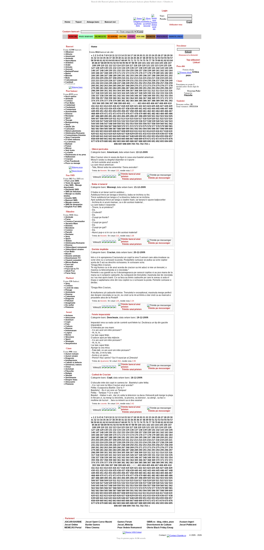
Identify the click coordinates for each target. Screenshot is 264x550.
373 (171, 98)
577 (153, 126)
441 (140, 108)
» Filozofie (69, 371)
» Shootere (69, 337)
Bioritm (151, 37)
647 (127, 136)
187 (106, 75)
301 (106, 90)
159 (149, 70)
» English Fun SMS (73, 207)
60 (98, 60)
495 (127, 116)
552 (127, 123)
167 (102, 73)
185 (97, 75)
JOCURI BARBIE (73, 522)
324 (123, 93)
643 (110, 136)
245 (110, 83)
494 (123, 116)
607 (119, 131)
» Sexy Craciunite (72, 137)
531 (119, 121)
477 (132, 113)
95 (123, 63)
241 (93, 83)
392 (171, 100)
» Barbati (68, 144)
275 (158, 85)
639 (93, 136)
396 (107, 103)
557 (149, 123)
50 (150, 58)
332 (158, 93)
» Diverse (68, 114)
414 (106, 106)
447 (166, 108)
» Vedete (68, 241)
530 (115, 121)
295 (162, 88)
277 (166, 85)
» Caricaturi (69, 129)
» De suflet (69, 305)
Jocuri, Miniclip (125, 524)
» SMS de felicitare (72, 191)
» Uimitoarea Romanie (74, 133)
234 (145, 80)
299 (97, 90)
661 (106, 139)
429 (170, 106)
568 (115, 126)
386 (145, 100)
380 (119, 100)
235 (149, 80)
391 (166, 100)
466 (166, 111)
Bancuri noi (110, 22)
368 (149, 98)
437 (123, 108)
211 (127, 78)
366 (140, 98)
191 (123, 75)
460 (140, 111)
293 (153, 88)
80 (159, 60)
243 (102, 83)
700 (133, 144)
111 (106, 65)
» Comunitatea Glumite (75, 135)
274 (153, 85)
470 (102, 113)
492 (115, 116)
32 (95, 58)
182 (166, 73)
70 (129, 60)
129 (102, 68)
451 (102, 111)
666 (127, 139)
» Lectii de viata (71, 288)
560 (162, 123)
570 (123, 126)
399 (120, 103)
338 (102, 95)
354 (171, 95)
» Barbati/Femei (71, 71)
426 (157, 106)
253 (145, 83)
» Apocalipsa (70, 60)
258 (166, 83)
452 (106, 111)
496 (132, 116)
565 (102, 126)
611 (136, 131)
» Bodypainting (71, 122)
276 (162, 85)
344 (127, 95)
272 (145, 85)
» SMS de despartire (73, 204)
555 (140, 123)
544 (93, 123)
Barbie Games (92, 524)
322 (115, 93)
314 (162, 90)
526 (97, 121)
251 (136, 83)
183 (171, 73)
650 (140, 136)
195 (140, 75)
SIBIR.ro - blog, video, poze (160, 522)
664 (119, 139)
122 (152, 65)
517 (140, 118)
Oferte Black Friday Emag (160, 527)
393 (94, 103)
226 (110, 80)
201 (166, 75)
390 (162, 100)
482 (153, 113)
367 (145, 98)
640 (97, 136)
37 (110, 58)
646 (123, 136)
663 (115, 139)
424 (149, 106)
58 (92, 60)
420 (132, 106)
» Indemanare (70, 330)
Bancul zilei (175, 37)
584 (102, 128)
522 (162, 118)
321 (110, 93)
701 (137, 144)
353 (166, 95)
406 (152, 103)
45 (135, 58)
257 (162, 83)
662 (110, 139)
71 (132, 60)
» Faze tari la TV (71, 269)
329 (145, 93)
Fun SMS (141, 37)
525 (93, 121)
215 (145, 78)
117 (131, 65)
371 (162, 98)
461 (145, 111)
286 (123, 88)
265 (115, 85)
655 (162, 136)
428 (166, 106)
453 (110, 111)
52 (156, 58)
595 (149, 128)
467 (171, 111)
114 (119, 65)
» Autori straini (71, 356)
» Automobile (70, 111)
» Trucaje (68, 120)
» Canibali (68, 82)
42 (125, 58)
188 (110, 75)
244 (106, 83)
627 (123, 133)
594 (145, 128)
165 (93, 73)
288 (132, 88)
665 (123, 139)
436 (119, 108)
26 (159, 55)
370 (158, 98)
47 (141, 58)
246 (115, 83)
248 (123, 83)
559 (158, 123)
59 (95, 60)
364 (132, 98)
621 (97, 133)
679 (102, 141)
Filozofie (188, 95)
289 (136, 88)
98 (133, 63)
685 (127, 141)
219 (162, 78)
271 (140, 85)
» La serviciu (70, 142)
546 (102, 123)
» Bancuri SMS (70, 200)
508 (102, 118)
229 (123, 80)
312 (153, 90)
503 (162, 116)
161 (158, 70)
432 (102, 108)
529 (110, 121)
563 (93, 126)
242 (97, 83)
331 (153, 93)
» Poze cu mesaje (72, 163)
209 (119, 78)
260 (93, 85)
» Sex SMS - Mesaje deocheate (73, 186)
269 (132, 85)
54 (162, 58)
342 (119, 95)
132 (115, 68)
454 (115, 111)
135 (127, 68)
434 (110, 108)
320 (106, 93)
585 (106, 128)
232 (136, 80)
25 (156, 55)
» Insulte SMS (70, 198)
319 (102, 93)
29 (168, 55)
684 (123, 141)
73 (138, 60)
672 (153, 139)
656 (166, 136)
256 (158, 83)
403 (140, 103)
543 (171, 121)
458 (132, 111)
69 (125, 60)
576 (149, 126)
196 (145, 75)
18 (134, 55)
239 (166, 80)
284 (115, 88)
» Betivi (67, 73)
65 (113, 60)
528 (106, 121)
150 (110, 70)
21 (144, 55)
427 (162, 106)
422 (140, 106)
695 (171, 141)
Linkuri (196, 62)
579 (162, 126)
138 (140, 68)
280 (97, 88)
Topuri (78, 22)
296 (166, 88)
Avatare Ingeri (186, 522)
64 (110, 60)
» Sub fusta (69, 150)
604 (106, 131)
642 (106, 136)
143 (162, 68)
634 (153, 133)
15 (125, 55)
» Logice (68, 333)
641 (102, 136)
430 (93, 108)
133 (119, 68)
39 (116, 58)
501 (153, 116)
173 (127, 73)
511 (114, 118)
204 (97, 78)
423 (145, 106)
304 (119, 90)
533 (127, 121)
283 (110, 88)
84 (171, 60)
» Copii (67, 322)
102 (148, 63)
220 (166, 78)
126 (170, 65)
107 (170, 63)
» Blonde (68, 75)
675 (166, 139)
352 (162, 95)
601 (93, 131)
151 (115, 70)
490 (106, 116)
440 (136, 108)
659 (97, 139)
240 (171, 80)
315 (166, 90)
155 (132, 70)
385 (140, 100)
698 (124, 144)
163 (166, 70)
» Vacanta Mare (71, 223)
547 (106, 123)
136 (132, 68)
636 (162, 133)
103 (152, 63)
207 (110, 78)
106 (165, 63)
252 (140, 83)
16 (128, 55)
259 (171, 83)
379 (115, 100)
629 (132, 133)
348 (145, 95)
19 (137, 55)
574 (140, 126)
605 (110, 131)
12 (116, 55)
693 (162, 141)
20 (141, 55)
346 (136, 95)
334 (166, 93)
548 (110, 123)
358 (106, 98)
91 (111, 63)
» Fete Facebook (71, 161)
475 (123, 113)
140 (149, 68)
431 (97, 108)
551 (123, 123)
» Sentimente (70, 377)
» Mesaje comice (71, 202)
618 (166, 131)
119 (139, 65)
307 (132, 90)
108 (94, 65)
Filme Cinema (92, 527)
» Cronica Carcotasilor (74, 221)
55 (165, 58)
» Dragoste (69, 298)
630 (136, 133)
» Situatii (68, 375)
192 (127, 75)
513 (123, 118)
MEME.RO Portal (72, 527)
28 (165, 55)
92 (114, 63)
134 (123, 68)
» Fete (67, 324)
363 (127, 98)
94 (120, 63)
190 (119, 75)
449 (93, 111)
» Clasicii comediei (72, 260)
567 (110, 126)
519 (149, 118)
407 (157, 103)
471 (106, 113)
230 (127, 80)
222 (93, 80)
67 (119, 60)
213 (136, 78)
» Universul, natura (73, 364)
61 (101, 60)
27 (162, 55)
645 (119, 136)
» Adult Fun (69, 271)
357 (102, 98)
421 (136, 106)
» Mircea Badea (71, 262)
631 (140, 133)
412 (97, 106)
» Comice (68, 101)
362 (123, 98)
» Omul (67, 367)
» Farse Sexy (70, 273)
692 (158, 141)
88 (102, 63)
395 (103, 103)
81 (162, 60)
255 (153, 83)
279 (93, 88)
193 (132, 75)
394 (98, 103)
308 (136, 90)
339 (106, 95)
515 (132, 118)
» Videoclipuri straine (74, 249)
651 (145, 136)
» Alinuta (68, 54)
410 (170, 103)
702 (142, 144)
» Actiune (68, 315)
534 (132, 121)
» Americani (69, 56)
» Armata (68, 67)
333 (162, 93)
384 (136, 100)
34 (101, 58)
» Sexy (67, 124)
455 (119, 111)
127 (93, 68)
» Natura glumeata (72, 131)
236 (153, 80)
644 (115, 136)
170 (115, 73)
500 (149, 116)
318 (97, 93)
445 (158, 108)
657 (171, 136)
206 (106, 78)
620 (93, 133)
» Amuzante (69, 317)
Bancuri (73, 37)
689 (145, 141)
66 (116, 60)
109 (98, 65)
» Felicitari (68, 301)
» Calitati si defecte (73, 362)
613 (145, 131)
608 (123, 131)
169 (110, 73)
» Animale (68, 58)
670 (145, 139)
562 (171, 123)
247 (119, 83)
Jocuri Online (71, 524)
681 (110, 141)
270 (136, 85)
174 (132, 73)
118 (135, 65)
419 (127, 106)
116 (127, 65)
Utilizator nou (175, 25)
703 (146, 144)
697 (120, 144)
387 (149, 100)
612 (140, 131)
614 (149, 131)
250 (132, 83)
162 (162, 70)
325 (127, 93)
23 (150, 55)
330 (149, 93)
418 (123, 106)
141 (153, 68)
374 (93, 100)
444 (153, 108)
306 (127, 90)
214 (140, 78)
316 (170, 90)
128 (97, 68)
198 (153, 75)
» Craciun (68, 159)
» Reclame (68, 116)
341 (115, 95)
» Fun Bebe (69, 103)
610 (132, 131)
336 (93, 95)
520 (153, 118)
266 (119, 85)
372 (166, 98)
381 (123, 100)
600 (171, 128)
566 (106, 126)
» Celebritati (69, 105)
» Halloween (69, 157)
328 (140, 93)
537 (145, 121)
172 (123, 73)
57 (171, 58)
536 (140, 121)
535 (136, 121)
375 (97, 100)
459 (136, 111)
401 (128, 103)
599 (166, 128)
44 (132, 58)
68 (122, 60)
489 (102, 116)
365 (136, 98)
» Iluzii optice (70, 96)
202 (171, 75)
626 (119, 133)
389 (158, 100)
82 (165, 60)
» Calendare (69, 296)
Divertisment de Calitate (159, 524)
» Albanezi (69, 52)
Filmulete (100, 37)
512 (119, 118)
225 (106, 80)
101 (144, 63)
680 (106, 141)
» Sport (67, 118)
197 (149, 75)
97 (130, 63)
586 (110, 128)
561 (166, 123)
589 (123, 128)
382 (127, 100)
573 (136, 126)
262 (102, 85)
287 (127, 88)
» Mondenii (69, 228)
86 (96, 63)
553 (132, 123)
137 (136, 68)
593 (140, 128)
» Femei (67, 146)
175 (136, 73)
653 (153, 136)
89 (105, 63)
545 (97, 123)
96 (127, 63)
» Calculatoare (70, 80)
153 (123, 70)
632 (145, 133)
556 (145, 123)
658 (93, 139)
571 (127, 126)
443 (149, 108)
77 (150, 60)
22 (147, 55)
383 (132, 100)
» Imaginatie (69, 303)
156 (136, 70)
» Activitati (69, 369)
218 (157, 78)
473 (115, 113)
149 (106, 70)
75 (144, 60)
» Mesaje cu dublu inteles (72, 195)
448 (171, 108)
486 (171, 113)
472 (110, 113)
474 (119, 113)
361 (119, 98)
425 (153, 106)
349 (149, 95)
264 (110, 85)
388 (153, 100)
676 (171, 139)
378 (110, 100)
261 (97, 85)
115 (123, 65)
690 (149, 141)
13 (119, 55)
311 (149, 90)
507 (97, 118)
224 (102, 80)
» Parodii (68, 232)
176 (140, 73)
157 (140, 70)
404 (144, 103)
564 (97, 126)
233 (140, 80)
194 (136, 75)
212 (132, 78)
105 (161, 63)
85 (93, 63)
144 (166, 68)
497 (136, 116)
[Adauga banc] (76, 87)
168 (106, 73)
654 (158, 136)
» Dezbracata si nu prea (75, 154)
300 (102, 90)
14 (122, 55)
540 (158, 121)
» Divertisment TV (72, 258)
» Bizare (67, 254)
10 (110, 55)
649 (136, 136)
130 (106, 68)
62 (104, 60)
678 (97, 141)
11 (113, 55)
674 (162, 139)
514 (127, 118)
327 (136, 93)
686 (132, 141)
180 (158, 73)
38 (113, 58)
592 (136, 128)
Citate (131, 37)
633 (149, 133)
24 (153, 55)
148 (102, 70)
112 (110, 65)
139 (145, 68)
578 (158, 126)
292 (149, 88)
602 (97, 131)
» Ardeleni (68, 63)
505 (171, 116)
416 (114, 106)
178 (149, 73)
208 (115, 78)
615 (153, 131)
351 (158, 95)
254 (149, 83)
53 (159, 58)
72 (135, 60)
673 (158, 139)
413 (101, 106)
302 (110, 90)
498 (140, 116)
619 (170, 131)
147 (97, 70)
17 (131, 55)
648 (132, 136)
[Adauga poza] (76, 167)
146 (93, 70)
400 (124, 103)
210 (123, 78)
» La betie (68, 152)
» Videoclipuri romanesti (75, 247)
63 (107, 60)
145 (171, 68)
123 (157, 65)
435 (115, 108)
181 (162, 73)
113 (115, 65)
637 (166, 133)
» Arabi (67, 65)
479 (140, 113)
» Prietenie (69, 307)
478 (136, 113)
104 (157, 63)
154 (127, 70)
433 (106, 108)
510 (110, 118)
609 (127, 131)
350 (153, 95)
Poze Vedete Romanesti (129, 527)
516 (136, 118)
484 (162, 113)
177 (145, 73)
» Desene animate (72, 256)
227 (115, 80)
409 (165, 103)
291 (145, 88)
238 (162, 80)
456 (123, 111)
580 (166, 126)
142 (158, 68)
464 (158, 111)
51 (153, 58)
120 (144, 65)
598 (162, 128)
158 (145, 70)
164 (171, 70)
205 (102, 78)
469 (97, 113)
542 (166, 121)
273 (149, 85)
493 (119, 116)
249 (127, 83)
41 (122, 58)
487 (93, 116)
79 (156, 60)
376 (102, 100)
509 (106, 118)
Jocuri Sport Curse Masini (98, 522)
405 (148, 103)
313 (157, 90)
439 (132, 108)
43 (129, 58)
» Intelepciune (70, 360)
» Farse (67, 219)
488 (97, 116)
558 (153, 123)
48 (144, 58)
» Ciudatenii (69, 107)
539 (153, 121)
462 (149, 111)
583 (97, 128)
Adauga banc (93, 22)
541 (162, 121)
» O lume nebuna (72, 139)
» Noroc (67, 335)
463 (153, 111)
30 (171, 55)
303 (115, 90)
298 (93, 90)
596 (153, 128)
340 (110, 95)
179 (153, 73)
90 (108, 63)
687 (136, 141)
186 (102, 75)
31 (92, 58)
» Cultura (68, 326)
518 (145, 118)
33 (98, 58)
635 (158, 133)
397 (111, 103)
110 (102, 65)
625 (115, 133)
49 (147, 58)
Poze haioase (86, 37)
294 (158, 88)
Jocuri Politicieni (187, 524)
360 (115, 98)
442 (145, 108)
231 (132, 80)
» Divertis (68, 226)
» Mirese (67, 148)
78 (153, 60)
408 (161, 103)
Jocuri (122, 37)
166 (97, 73)
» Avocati (68, 69)
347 (140, 95)
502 (158, 116)
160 (153, 70)
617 (162, 131)
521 (157, 118)
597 (158, 128)
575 (145, 126)
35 (104, 58)
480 (145, 113)
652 (149, 136)
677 (93, 141)
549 (115, 123)
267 (123, 85)
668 (136, 139)
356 (97, 98)
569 (119, 126)
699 (129, 144)
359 (110, 98)
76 (147, 60)
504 (166, 116)
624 (110, 133)
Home (67, 22)
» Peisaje (68, 290)
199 (158, 75)
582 (93, 128)
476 (127, 113)
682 (115, 141)
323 (119, 93)
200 (162, 75)
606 (115, 131)
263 (106, 85)
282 (106, 88)
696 (116, 144)
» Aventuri (68, 320)
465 (162, 111)
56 (168, 58)
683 (119, 141)
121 (148, 65)
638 (171, 133)
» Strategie (69, 341)
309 (140, 90)
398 (115, 103)
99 (136, 63)
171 (119, 73)
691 (153, 141)
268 (127, 85)
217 (153, 78)
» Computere (70, 109)
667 (132, 139)
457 (127, 111)
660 (102, 139)
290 (140, 88)
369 (153, 98)
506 (93, 118)
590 (127, 128)
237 (158, 80)
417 (119, 106)
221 (170, 78)
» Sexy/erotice (70, 343)
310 (145, 90)
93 (117, 63)
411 (93, 106)
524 (170, 118)
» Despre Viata (70, 380)
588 (119, 128)
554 (136, 123)
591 (132, 128)
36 (107, 58)
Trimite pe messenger (159, 178)
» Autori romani (71, 354)
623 (106, 133)
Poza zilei (162, 37)
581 (171, 126)
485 (166, 113)
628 (127, 133)
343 (123, 95)
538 (149, 121)
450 (97, 111)
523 (166, 118)
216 (149, 78)
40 (119, 58)
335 (171, 93)
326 (132, 93)
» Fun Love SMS (71, 181)
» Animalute (69, 292)
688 (140, 141)
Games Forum (124, 522)
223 (97, 80)
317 (93, 93)
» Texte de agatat (72, 183)
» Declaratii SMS (71, 189)
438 (127, 108)
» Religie (68, 373)
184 (93, 75)
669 (140, 139)
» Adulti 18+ (69, 126)
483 (158, 113)
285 (119, 88)
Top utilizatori (193, 60)
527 (102, 121)
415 (110, 106)
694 (166, 141)
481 (149, 113)
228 (119, 80)
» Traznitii (68, 266)
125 (165, 65)
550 (119, 123)
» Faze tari (68, 264)
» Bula (67, 78)
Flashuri (112, 37)
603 (102, 131)
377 (106, 100)
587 (115, 128)
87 (99, 63)
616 (157, 131)
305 (123, 90)
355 (93, 98)
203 (93, 78)
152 (119, 70)
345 (132, 95)
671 (149, 139)
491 (110, 116)
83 (168, 60)
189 (115, 75)
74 (141, 60)
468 (93, 113)
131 (110, 68)
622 (102, 133)
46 (138, 58)
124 (161, 65)
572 (132, 126)
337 (97, 95)
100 (140, 63)
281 (102, 88)
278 (171, 85)
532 (123, 121)
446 (162, 108)
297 (171, 88)
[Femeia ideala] (184, 72)
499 (145, 116)
